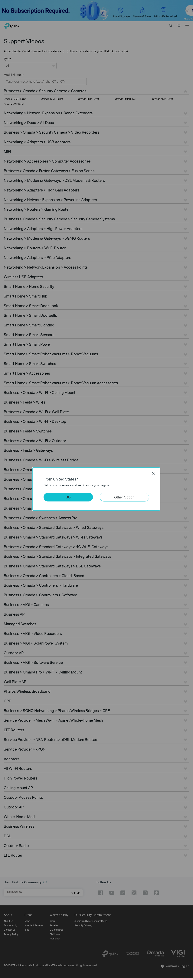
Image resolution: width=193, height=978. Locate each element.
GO (68, 497)
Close (154, 473)
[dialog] (96, 489)
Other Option (124, 497)
